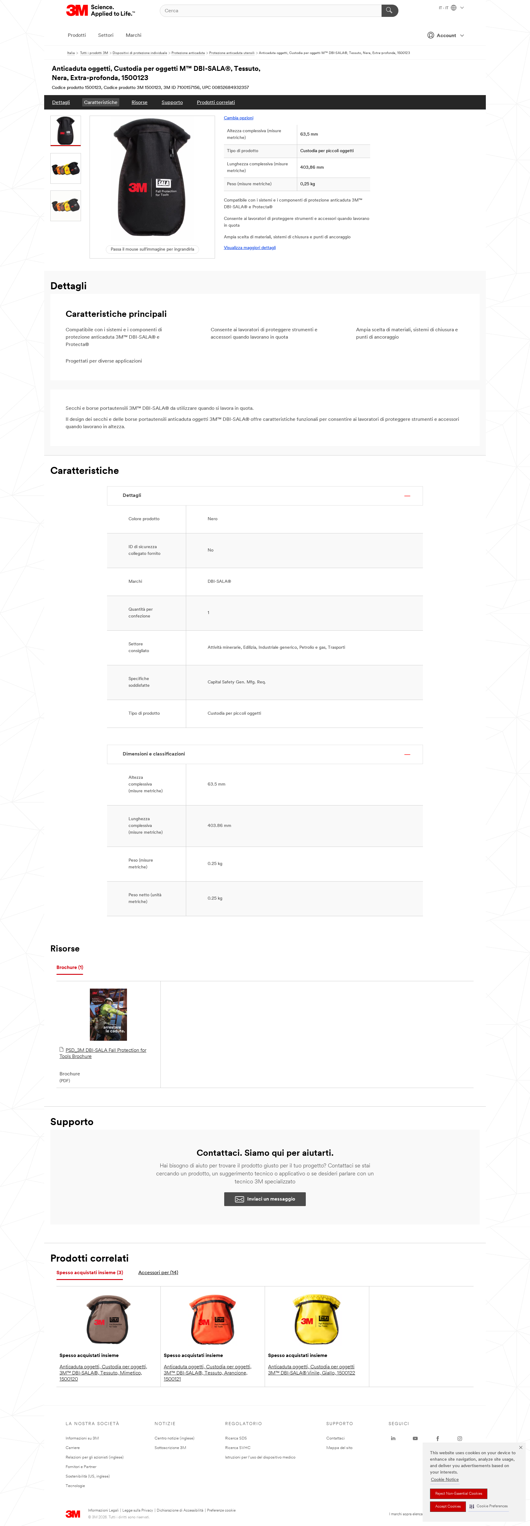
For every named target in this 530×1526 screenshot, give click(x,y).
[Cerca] (390, 11)
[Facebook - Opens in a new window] (437, 1438)
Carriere (73, 1448)
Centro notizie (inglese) (174, 1438)
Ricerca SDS (236, 1438)
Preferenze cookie (221, 1511)
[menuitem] (61, 102)
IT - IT (444, 8)
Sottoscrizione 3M (170, 1448)
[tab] (69, 968)
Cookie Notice (445, 1480)
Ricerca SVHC (238, 1448)
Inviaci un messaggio (271, 1199)
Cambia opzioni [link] (238, 118)
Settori (105, 35)
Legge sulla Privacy (137, 1511)
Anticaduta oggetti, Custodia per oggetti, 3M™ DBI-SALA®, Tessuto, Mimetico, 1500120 (103, 1373)
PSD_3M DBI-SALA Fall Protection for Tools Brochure (103, 1053)
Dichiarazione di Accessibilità (180, 1511)
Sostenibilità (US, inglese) (88, 1476)
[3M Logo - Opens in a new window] (101, 11)
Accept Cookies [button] (448, 1507)
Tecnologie (75, 1486)
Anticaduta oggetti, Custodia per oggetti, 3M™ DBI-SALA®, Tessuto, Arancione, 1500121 (208, 1373)
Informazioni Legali (103, 1511)
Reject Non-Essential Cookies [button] (458, 1494)
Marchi (133, 35)
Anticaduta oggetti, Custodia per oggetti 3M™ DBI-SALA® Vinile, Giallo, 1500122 (311, 1370)
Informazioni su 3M (82, 1438)
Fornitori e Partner (81, 1467)
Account (446, 35)
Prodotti (77, 35)
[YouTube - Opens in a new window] (415, 1438)
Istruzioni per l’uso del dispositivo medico (260, 1457)
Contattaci (335, 1438)
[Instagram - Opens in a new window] (459, 1438)
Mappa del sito (339, 1448)
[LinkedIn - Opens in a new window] (393, 1438)
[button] (488, 1506)
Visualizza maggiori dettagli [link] (250, 248)
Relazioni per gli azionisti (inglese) (95, 1457)
